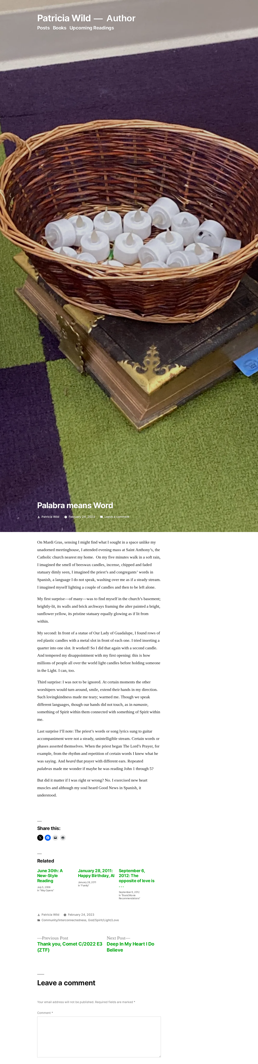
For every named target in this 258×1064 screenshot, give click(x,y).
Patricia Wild (64, 18)
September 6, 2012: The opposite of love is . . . (136, 878)
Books (59, 28)
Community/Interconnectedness (64, 920)
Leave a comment (116, 517)
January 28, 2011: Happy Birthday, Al (96, 873)
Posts (43, 28)
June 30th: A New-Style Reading (50, 875)
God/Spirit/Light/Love (103, 920)
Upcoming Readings (92, 28)
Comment (45, 1013)
